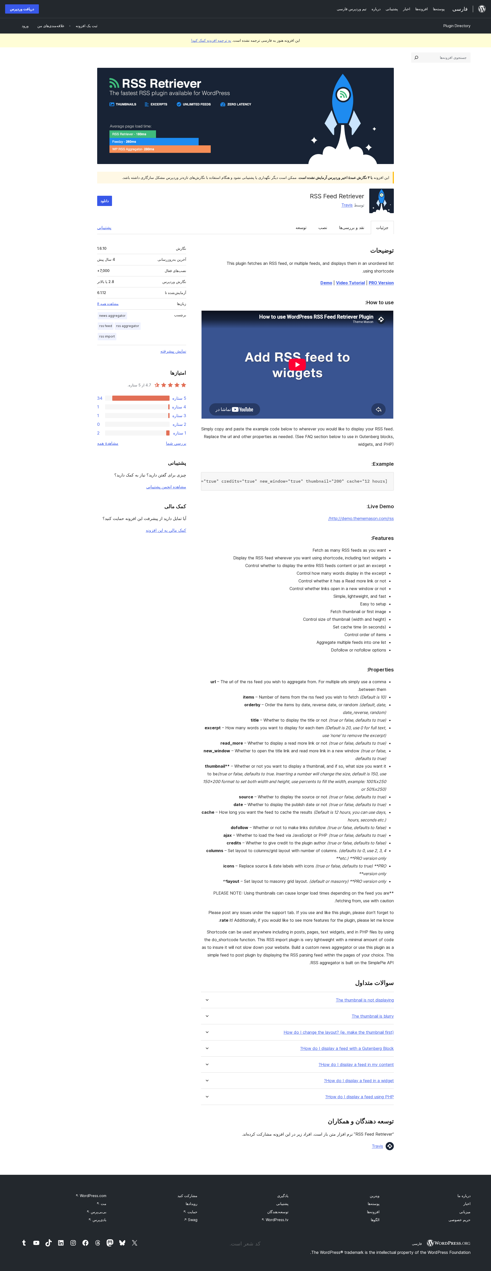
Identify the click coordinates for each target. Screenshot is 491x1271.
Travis (347, 205)
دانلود (105, 201)
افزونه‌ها (373, 1212)
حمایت (190, 1212)
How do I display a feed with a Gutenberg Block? (347, 1048)
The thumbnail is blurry (373, 1016)
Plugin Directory (457, 26)
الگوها (375, 1220)
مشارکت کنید (187, 1195)
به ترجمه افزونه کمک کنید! (211, 40)
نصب (322, 227)
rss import (107, 336)
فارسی (417, 1244)
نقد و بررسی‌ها (351, 227)
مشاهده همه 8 (108, 304)
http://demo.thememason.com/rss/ (361, 518)
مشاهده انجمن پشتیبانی (166, 486)
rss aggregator (127, 326)
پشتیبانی (104, 227)
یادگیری (282, 1195)
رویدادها (191, 1203)
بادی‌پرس (97, 1220)
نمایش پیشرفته (173, 351)
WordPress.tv (274, 1220)
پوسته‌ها (374, 1203)
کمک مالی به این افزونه (166, 530)
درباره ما (464, 1195)
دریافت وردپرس (22, 9)
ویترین (375, 1195)
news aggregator (112, 316)
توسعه (301, 227)
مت (101, 1203)
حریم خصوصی (460, 1220)
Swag (190, 1220)
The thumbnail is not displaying (365, 1000)
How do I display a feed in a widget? (359, 1080)
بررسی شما (176, 443)
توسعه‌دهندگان (277, 1212)
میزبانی (465, 1212)
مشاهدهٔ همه (107, 443)
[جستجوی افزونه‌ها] (416, 57)
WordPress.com (90, 1195)
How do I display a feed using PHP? (359, 1096)
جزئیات (382, 227)
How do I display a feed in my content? (356, 1064)
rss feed (105, 326)
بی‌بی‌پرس (96, 1212)
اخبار (467, 1203)
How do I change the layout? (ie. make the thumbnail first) (339, 1032)
